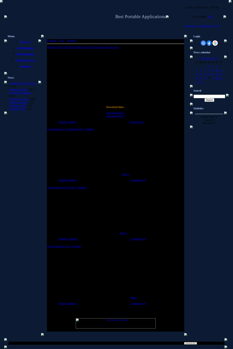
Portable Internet (18, 102)
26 (221, 78)
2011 (61, 40)
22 (205, 78)
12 (221, 70)
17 (213, 74)
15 (205, 74)
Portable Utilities (18, 89)
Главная (51, 40)
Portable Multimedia (20, 92)
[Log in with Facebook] (209, 43)
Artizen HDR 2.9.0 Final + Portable (66, 187)
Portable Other (17, 108)
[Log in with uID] (203, 43)
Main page (191, 25)
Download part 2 (115, 115)
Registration (205, 25)
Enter (216, 25)
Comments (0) (136, 122)
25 (217, 78)
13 (197, 74)
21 (201, 78)
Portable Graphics (19, 99)
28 (201, 81)
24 (213, 78)
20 (197, 78)
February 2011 (209, 58)
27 (197, 81)
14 (201, 74)
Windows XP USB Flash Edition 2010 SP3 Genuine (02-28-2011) (83, 47)
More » (126, 174)
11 (217, 70)
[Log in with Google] (215, 43)
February (72, 40)
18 (217, 74)
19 (221, 74)
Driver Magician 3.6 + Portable (64, 246)
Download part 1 (115, 112)
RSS (210, 16)
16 (209, 74)
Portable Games (18, 105)
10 (213, 70)
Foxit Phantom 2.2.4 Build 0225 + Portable (70, 129)
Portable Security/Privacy (23, 83)
